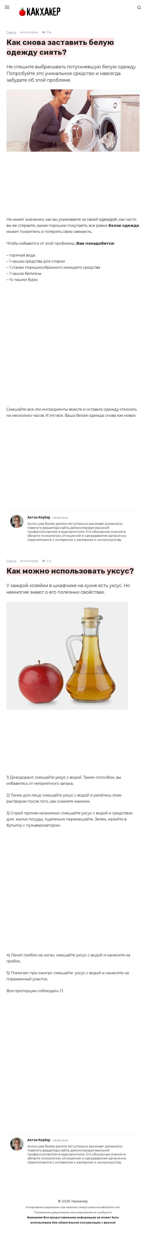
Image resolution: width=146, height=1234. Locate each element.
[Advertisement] (73, 184)
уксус (61, 777)
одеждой (108, 219)
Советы (11, 32)
